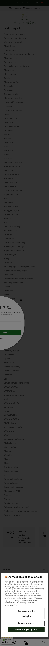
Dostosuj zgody (26, 623)
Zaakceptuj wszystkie (26, 629)
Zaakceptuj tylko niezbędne (26, 614)
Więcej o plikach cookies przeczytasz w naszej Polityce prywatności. (20, 602)
